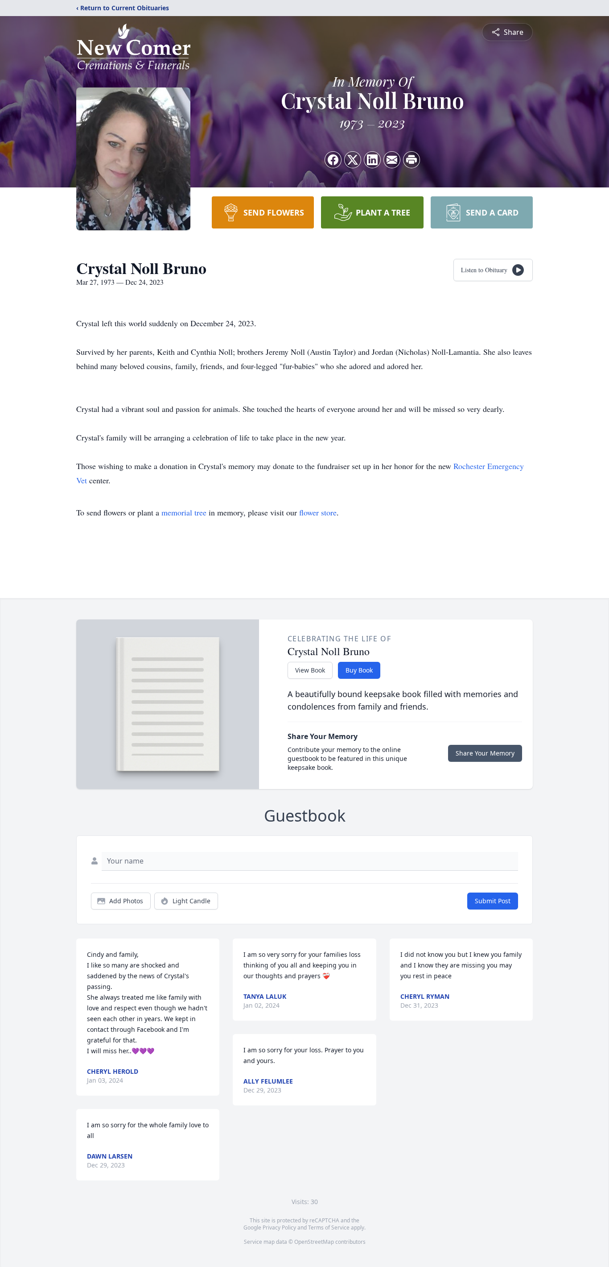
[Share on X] (353, 160)
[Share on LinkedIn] (372, 160)
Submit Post (492, 901)
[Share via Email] (392, 160)
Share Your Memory (485, 753)
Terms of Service (329, 1227)
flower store (318, 512)
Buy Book (359, 670)
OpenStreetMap (314, 1242)
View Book (310, 670)
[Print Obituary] (411, 160)
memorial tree (183, 512)
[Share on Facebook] (333, 160)
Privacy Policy (279, 1227)
